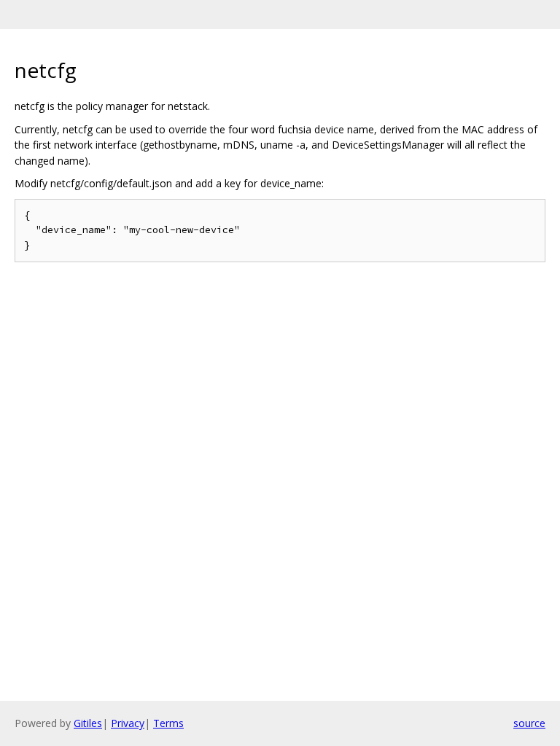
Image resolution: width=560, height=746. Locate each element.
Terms (168, 723)
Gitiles (88, 723)
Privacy (127, 723)
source (529, 723)
